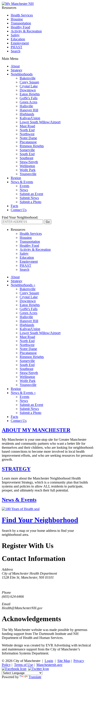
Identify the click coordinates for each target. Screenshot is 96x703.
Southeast (26, 158)
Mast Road (27, 126)
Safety (15, 35)
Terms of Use (23, 665)
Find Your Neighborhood (40, 520)
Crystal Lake (29, 86)
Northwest (27, 134)
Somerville (27, 150)
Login (49, 661)
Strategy (16, 70)
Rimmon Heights (32, 146)
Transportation (21, 23)
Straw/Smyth (29, 162)
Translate (35, 677)
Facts (14, 206)
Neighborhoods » (23, 285)
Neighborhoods (22, 74)
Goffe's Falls (29, 98)
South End (27, 154)
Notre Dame (28, 138)
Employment (20, 43)
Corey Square (29, 82)
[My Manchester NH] (18, 4)
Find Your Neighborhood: (20, 217)
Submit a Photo (30, 202)
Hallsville (26, 106)
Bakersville (27, 78)
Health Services (22, 15)
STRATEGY (16, 469)
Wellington (27, 166)
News (24, 190)
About (15, 66)
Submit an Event (31, 194)
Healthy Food (20, 27)
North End (27, 130)
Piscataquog (28, 142)
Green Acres (28, 102)
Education (18, 39)
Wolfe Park (27, 170)
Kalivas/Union (30, 118)
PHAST (16, 47)
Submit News (29, 198)
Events (24, 186)
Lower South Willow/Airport (40, 122)
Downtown (28, 90)
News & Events (22, 182)
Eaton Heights (30, 94)
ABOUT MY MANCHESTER (36, 430)
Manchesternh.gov (49, 665)
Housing (17, 19)
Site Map (63, 661)
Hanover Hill (29, 110)
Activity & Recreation (26, 31)
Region (16, 178)
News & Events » (23, 393)
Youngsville (28, 174)
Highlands (27, 114)
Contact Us (19, 210)
